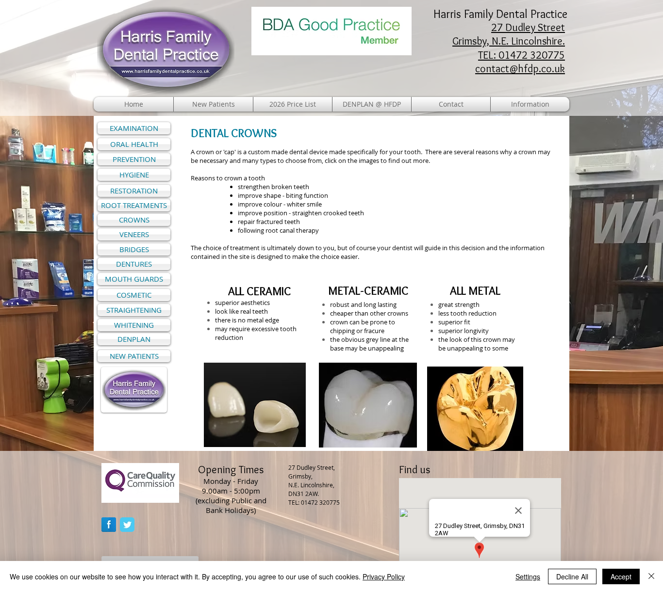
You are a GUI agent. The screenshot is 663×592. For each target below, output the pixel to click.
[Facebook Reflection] (108, 524)
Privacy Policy (384, 576)
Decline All (572, 576)
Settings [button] (527, 576)
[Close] (651, 576)
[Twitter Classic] (127, 524)
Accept (621, 576)
